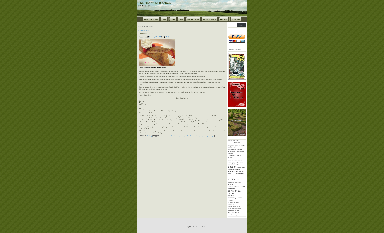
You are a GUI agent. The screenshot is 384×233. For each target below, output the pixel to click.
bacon (237, 140)
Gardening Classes (209, 19)
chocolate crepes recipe (178, 135)
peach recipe (240, 173)
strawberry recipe (233, 202)
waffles (237, 210)
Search (241, 25)
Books (172, 19)
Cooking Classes (193, 19)
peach (233, 173)
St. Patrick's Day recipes (234, 192)
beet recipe (230, 142)
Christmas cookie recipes (235, 160)
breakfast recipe (232, 149)
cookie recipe (235, 162)
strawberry (231, 195)
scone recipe (238, 182)
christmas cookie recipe (234, 156)
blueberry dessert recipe (236, 145)
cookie (229, 162)
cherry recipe (232, 151)
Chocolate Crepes (146, 34)
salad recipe (231, 182)
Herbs (181, 19)
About (164, 19)
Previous (141, 30)
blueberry (237, 142)
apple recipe (231, 140)
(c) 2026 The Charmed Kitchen (197, 227)
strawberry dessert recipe (235, 199)
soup (243, 187)
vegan (239, 208)
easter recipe (241, 167)
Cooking (149, 135)
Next (148, 30)
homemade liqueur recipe (236, 171)
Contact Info (236, 19)
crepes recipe (209, 135)
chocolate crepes (164, 135)
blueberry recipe (232, 147)
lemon (229, 173)
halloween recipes (234, 169)
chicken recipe (240, 151)
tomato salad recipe (233, 208)
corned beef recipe (233, 164)
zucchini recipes (233, 215)
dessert (232, 166)
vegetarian (231, 210)
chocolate (230, 153)
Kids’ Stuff (223, 19)
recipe (232, 179)
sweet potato (231, 204)
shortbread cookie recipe (234, 186)
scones (230, 184)
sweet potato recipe (234, 206)
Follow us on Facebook (234, 49)
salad (238, 179)
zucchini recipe (233, 213)
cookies (241, 162)
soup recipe (231, 188)
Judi (167, 37)
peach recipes (233, 176)
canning (239, 149)
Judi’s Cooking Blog (151, 19)
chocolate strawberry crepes (195, 135)
